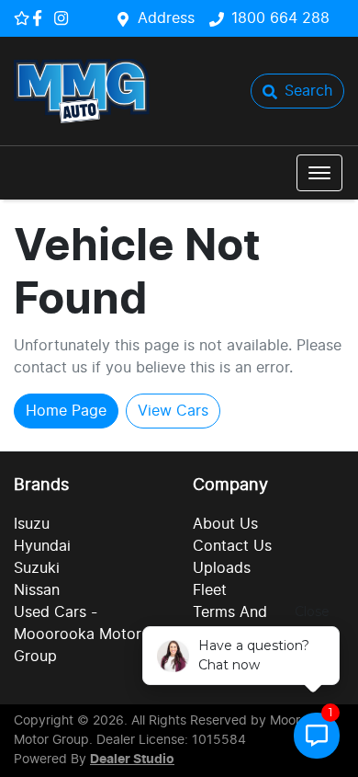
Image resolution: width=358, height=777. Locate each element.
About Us (225, 524)
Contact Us (232, 546)
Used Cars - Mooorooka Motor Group (77, 634)
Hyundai (42, 546)
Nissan (37, 590)
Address (166, 18)
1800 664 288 (280, 18)
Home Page (66, 411)
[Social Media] (40, 18)
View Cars (173, 411)
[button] (319, 172)
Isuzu (32, 524)
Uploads (222, 568)
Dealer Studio (132, 759)
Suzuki (37, 568)
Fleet (210, 590)
